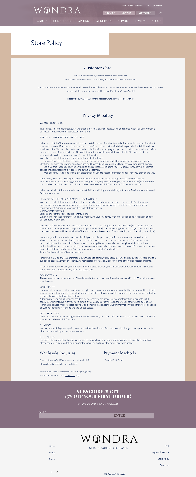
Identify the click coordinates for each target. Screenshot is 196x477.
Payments (164, 465)
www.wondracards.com (67, 131)
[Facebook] (52, 472)
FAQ (167, 446)
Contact (53, 459)
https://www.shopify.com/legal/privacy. (87, 243)
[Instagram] (57, 472)
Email (41, 412)
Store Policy (163, 458)
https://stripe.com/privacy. (59, 248)
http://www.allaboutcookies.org (135, 163)
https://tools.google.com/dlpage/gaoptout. (61, 251)
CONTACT (86, 98)
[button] (159, 13)
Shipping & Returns (160, 452)
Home (52, 446)
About (52, 452)
